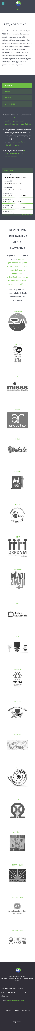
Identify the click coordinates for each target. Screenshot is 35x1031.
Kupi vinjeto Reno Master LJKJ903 (14, 190)
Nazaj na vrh (16, 1021)
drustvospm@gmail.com (15, 1000)
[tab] (17, 85)
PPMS (17, 1010)
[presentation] (17, 85)
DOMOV (8, 1010)
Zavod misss (17, 377)
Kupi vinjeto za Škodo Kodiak (12, 177)
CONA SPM (17, 669)
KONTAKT (26, 1010)
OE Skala (17, 439)
